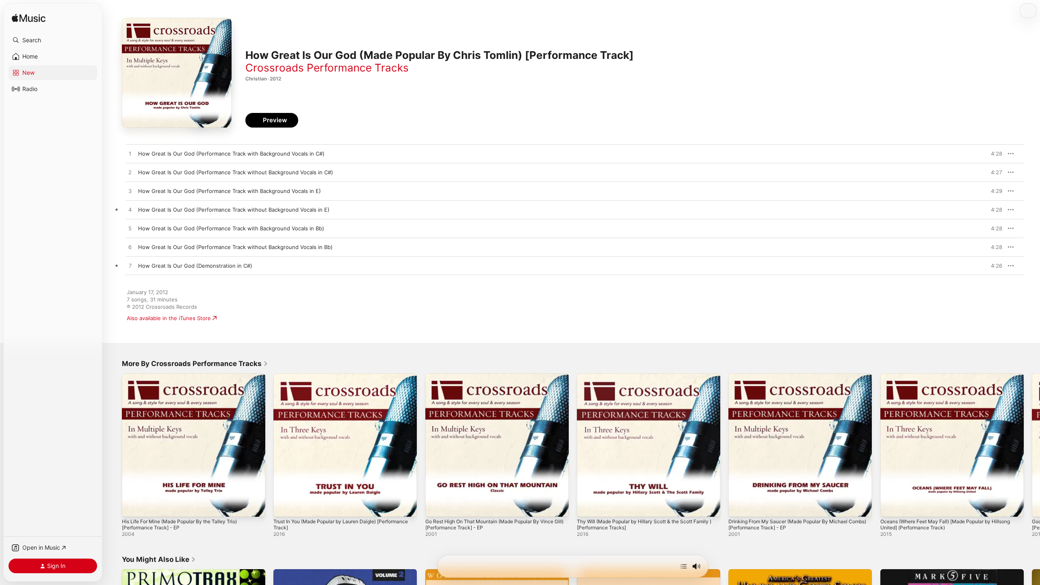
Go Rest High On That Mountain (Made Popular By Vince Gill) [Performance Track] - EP (497, 379)
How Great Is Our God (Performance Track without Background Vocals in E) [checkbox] (233, 209)
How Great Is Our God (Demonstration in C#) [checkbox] (195, 265)
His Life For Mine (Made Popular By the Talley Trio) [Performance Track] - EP (186, 379)
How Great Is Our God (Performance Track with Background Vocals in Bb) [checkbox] (231, 228)
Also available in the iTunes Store (169, 318)
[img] (29, 18)
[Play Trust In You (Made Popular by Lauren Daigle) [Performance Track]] (283, 506)
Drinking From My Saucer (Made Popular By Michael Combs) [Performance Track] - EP (794, 379)
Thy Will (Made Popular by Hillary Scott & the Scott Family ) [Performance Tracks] (641, 379)
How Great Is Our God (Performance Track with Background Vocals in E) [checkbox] (229, 191)
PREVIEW (993, 153)
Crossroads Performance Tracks (327, 67)
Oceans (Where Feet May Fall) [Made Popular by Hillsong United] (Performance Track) (941, 379)
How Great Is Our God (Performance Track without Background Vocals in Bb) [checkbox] (235, 247)
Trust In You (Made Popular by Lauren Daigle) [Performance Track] (330, 379)
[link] (195, 363)
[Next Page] (1032, 445)
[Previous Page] (113, 445)
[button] (53, 40)
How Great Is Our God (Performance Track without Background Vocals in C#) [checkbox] (235, 172)
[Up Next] (684, 566)
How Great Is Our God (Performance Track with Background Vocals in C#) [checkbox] (231, 153)
